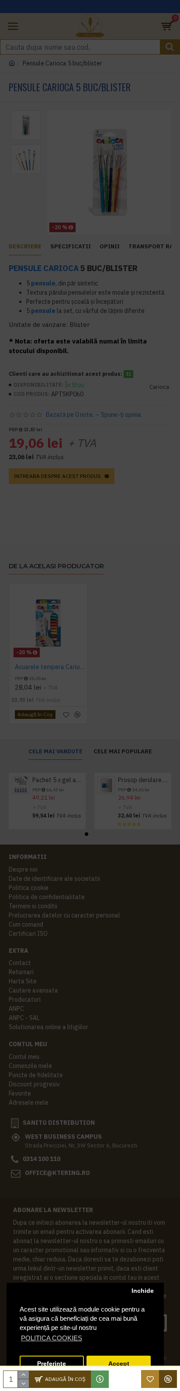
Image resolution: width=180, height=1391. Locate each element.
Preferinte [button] (51, 1363)
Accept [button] (118, 1363)
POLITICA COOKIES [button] (51, 1338)
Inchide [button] (143, 1291)
